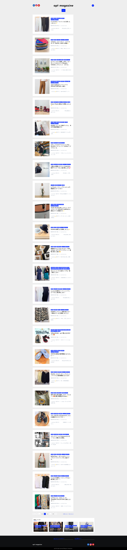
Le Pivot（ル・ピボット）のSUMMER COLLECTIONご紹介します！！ (61, 499)
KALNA (55, 350)
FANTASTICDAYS (57, 525)
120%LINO (53, 267)
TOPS (66, 122)
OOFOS (56, 329)
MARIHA (55, 309)
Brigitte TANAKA (60, 59)
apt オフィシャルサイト (59, 538)
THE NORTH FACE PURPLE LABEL (57, 268)
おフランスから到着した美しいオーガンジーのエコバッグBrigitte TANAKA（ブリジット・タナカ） (60, 63)
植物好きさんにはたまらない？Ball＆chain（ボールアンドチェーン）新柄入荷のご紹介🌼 (61, 250)
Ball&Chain (59, 246)
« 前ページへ (65, 513)
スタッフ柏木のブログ (64, 39)
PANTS (63, 18)
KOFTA (68, 267)
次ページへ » (71, 513)
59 (53, 514)
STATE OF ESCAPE (60, 204)
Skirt (59, 309)
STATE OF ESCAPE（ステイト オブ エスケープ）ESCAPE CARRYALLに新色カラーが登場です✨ (61, 209)
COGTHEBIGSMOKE (62, 267)
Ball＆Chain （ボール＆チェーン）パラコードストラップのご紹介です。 (60, 458)
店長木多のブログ (67, 59)
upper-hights (67, 81)
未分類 (63, 185)
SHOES (62, 350)
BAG (55, 39)
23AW (52, 18)
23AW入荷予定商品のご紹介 (55, 81)
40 (42, 514)
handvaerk (86, 525)
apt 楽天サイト (78, 538)
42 (47, 514)
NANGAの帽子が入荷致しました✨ (60, 229)
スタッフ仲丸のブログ (54, 19)
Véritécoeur (74, 525)
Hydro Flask (56, 102)
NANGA (58, 122)
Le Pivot (58, 18)
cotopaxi (58, 39)
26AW (36, 525)
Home (63, 10)
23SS (55, 18)
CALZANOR (56, 413)
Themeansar (70, 548)
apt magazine (63, 5)
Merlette (55, 142)
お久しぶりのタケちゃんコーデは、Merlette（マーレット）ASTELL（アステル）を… (61, 146)
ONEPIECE (62, 122)
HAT (55, 122)
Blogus (65, 548)
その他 (69, 102)
